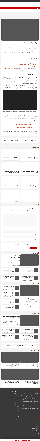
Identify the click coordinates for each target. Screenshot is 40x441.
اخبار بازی (37, 424)
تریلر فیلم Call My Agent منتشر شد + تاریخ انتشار (11, 157)
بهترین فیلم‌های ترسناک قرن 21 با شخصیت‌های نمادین (8, 330)
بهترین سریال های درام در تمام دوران (30, 63)
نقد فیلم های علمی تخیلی (15, 401)
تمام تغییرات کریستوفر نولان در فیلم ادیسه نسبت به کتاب (8, 277)
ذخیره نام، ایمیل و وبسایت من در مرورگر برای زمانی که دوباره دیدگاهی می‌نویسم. (22, 244)
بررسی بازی (37, 426)
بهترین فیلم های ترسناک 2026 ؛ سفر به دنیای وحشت (27, 330)
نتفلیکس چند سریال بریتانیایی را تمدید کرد (8, 287)
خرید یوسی (17, 422)
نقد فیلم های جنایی (16, 404)
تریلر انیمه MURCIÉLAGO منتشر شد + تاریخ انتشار (11, 185)
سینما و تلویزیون (36, 419)
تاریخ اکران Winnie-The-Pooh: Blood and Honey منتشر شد (26, 127)
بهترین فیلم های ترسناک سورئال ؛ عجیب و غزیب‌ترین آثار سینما (8, 336)
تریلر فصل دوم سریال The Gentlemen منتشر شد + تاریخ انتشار (30, 158)
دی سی (18, 410)
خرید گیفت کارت (16, 421)
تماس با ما (2, 1)
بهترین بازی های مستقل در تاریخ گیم (29, 140)
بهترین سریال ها (16, 395)
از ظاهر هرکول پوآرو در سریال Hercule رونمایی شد (28, 269)
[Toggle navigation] (37, 8)
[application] (20, 100)
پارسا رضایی (10, 366)
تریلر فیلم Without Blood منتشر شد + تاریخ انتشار (30, 198)
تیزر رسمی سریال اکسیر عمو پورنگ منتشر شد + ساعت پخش (30, 185)
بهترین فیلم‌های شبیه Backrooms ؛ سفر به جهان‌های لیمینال (11, 317)
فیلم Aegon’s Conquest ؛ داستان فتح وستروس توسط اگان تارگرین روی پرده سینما (27, 278)
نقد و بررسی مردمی (35, 430)
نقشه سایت (37, 432)
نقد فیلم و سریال (8, 345)
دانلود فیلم (17, 419)
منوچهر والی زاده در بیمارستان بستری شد (11, 140)
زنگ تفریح (32, 345)
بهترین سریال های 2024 (32, 66)
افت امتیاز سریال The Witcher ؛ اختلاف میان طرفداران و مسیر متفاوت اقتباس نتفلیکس (8, 294)
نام (36, 229)
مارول (18, 408)
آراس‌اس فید (36, 433)
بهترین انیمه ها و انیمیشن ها (14, 397)
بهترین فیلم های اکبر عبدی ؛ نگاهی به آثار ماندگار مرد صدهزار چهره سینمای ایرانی (10, 381)
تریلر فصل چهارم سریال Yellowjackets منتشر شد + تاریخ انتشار (11, 199)
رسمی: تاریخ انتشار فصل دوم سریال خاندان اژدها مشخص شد (26, 122)
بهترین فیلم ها (16, 393)
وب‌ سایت (35, 239)
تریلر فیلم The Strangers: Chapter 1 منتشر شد (28, 126)
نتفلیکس (17, 412)
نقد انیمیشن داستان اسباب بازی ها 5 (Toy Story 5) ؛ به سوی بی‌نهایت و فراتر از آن (8, 270)
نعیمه (29, 45)
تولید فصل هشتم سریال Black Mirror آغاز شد (9, 300)
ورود (12, 1)
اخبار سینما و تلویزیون (13, 68)
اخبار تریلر (32, 133)
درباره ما (6, 1)
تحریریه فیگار (10, 258)
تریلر (30, 133)
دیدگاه (36, 213)
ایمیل (36, 234)
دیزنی (18, 406)
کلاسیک (18, 413)
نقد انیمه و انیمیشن (35, 428)
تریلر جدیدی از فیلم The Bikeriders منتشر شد (28, 129)
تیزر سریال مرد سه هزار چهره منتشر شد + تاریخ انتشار (30, 172)
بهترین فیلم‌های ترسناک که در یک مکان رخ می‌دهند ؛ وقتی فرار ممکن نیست (27, 337)
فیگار (9, 131)
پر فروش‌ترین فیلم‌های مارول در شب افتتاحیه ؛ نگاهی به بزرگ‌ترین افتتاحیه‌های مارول (30, 382)
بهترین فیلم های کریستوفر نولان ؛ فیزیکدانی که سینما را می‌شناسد (12, 364)
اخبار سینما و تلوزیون (20, 345)
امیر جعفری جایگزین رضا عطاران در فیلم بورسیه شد (30, 298)
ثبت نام (10, 1)
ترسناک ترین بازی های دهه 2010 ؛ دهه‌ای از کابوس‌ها (12, 256)
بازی (38, 422)
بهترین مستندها (16, 399)
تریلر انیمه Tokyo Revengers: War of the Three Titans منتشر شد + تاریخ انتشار (11, 172)
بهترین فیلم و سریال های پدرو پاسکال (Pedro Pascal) (27, 64)
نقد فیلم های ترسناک (15, 402)
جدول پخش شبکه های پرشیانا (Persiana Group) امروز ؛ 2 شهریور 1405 (29, 364)
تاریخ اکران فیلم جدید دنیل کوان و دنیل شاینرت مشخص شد (26, 124)
